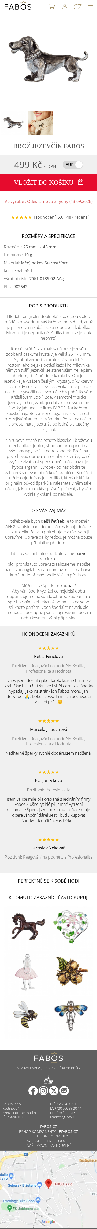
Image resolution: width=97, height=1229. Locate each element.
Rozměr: (30, 247)
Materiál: (36, 263)
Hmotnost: (18, 255)
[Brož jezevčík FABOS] (13, 123)
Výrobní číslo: (34, 279)
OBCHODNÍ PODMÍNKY (48, 1136)
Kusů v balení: (18, 271)
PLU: (15, 287)
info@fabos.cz (64, 1112)
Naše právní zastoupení (49, 1145)
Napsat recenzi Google (48, 1140)
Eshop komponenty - (48, 1131)
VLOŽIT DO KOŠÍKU (44, 182)
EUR (70, 165)
